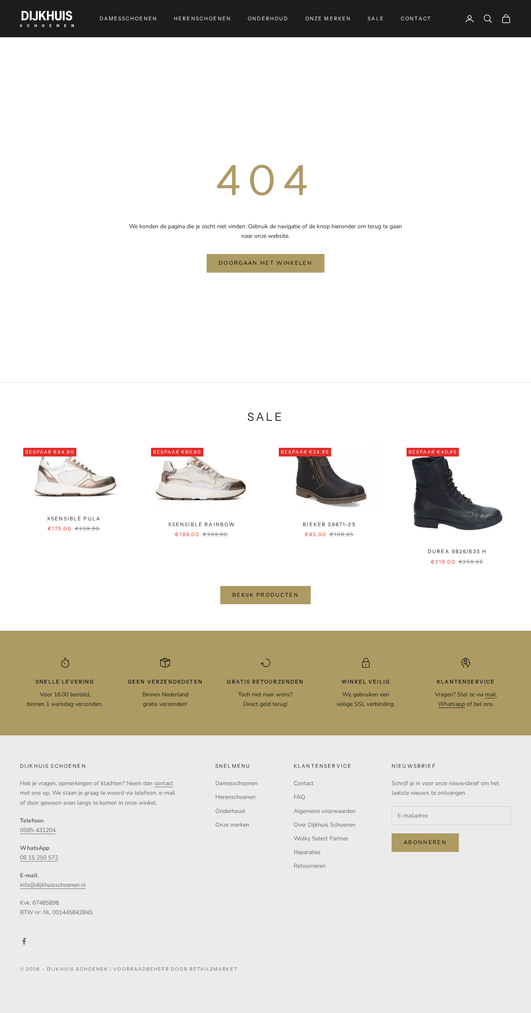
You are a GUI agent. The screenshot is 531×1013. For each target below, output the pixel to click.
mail (490, 694)
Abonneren (425, 842)
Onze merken (328, 18)
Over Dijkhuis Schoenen (325, 825)
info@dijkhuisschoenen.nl (53, 885)
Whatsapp (451, 704)
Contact (416, 18)
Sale (376, 18)
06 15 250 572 (39, 858)
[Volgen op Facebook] (24, 941)
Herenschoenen (202, 18)
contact (163, 783)
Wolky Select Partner (321, 838)
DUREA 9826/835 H (457, 551)
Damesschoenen (128, 18)
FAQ (299, 797)
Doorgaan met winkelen (265, 263)
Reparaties (307, 852)
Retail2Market (214, 969)
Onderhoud (268, 18)
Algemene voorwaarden (325, 811)
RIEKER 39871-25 (329, 524)
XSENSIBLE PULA (74, 518)
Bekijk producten (265, 595)
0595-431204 (38, 830)
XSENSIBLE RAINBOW (202, 524)
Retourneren (310, 866)
